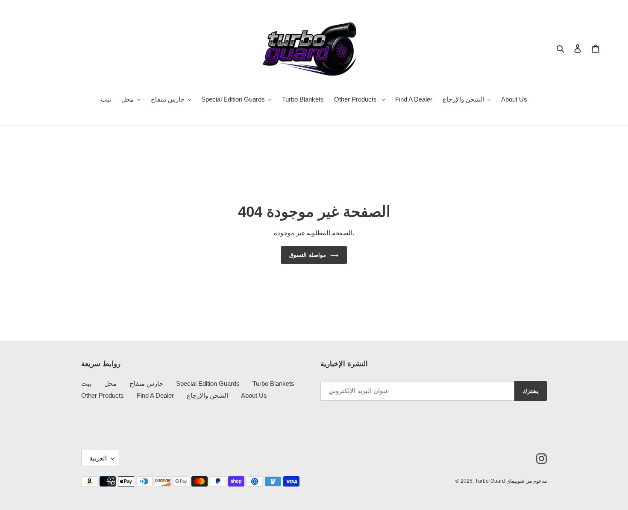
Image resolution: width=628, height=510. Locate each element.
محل (110, 383)
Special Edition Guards (208, 383)
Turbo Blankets (273, 383)
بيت (86, 383)
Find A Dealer (155, 395)
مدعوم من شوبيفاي (526, 481)
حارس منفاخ (146, 383)
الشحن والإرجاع (207, 395)
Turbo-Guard (490, 481)
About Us (254, 395)
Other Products (102, 395)
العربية (98, 458)
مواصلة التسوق (307, 255)
